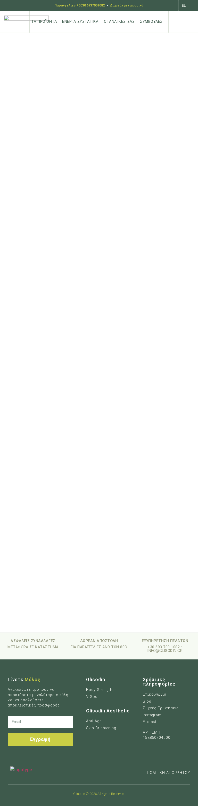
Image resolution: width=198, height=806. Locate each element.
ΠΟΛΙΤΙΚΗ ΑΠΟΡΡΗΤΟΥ (168, 773)
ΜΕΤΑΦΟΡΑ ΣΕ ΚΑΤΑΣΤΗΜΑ (33, 647)
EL (184, 5)
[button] (176, 22)
